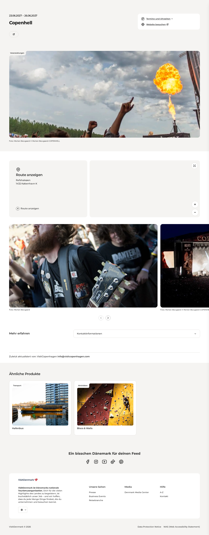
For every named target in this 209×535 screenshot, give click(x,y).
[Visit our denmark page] (87, 461)
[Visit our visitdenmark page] (104, 461)
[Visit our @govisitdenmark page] (112, 461)
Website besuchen (156, 24)
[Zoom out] (195, 212)
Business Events (97, 496)
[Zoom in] (195, 204)
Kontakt (164, 496)
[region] (145, 188)
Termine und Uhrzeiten (158, 18)
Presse (92, 492)
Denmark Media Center (137, 492)
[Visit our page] (96, 461)
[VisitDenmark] (28, 479)
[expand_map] (194, 166)
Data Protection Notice (149, 526)
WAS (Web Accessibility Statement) (182, 526)
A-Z (161, 492)
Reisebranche (96, 500)
